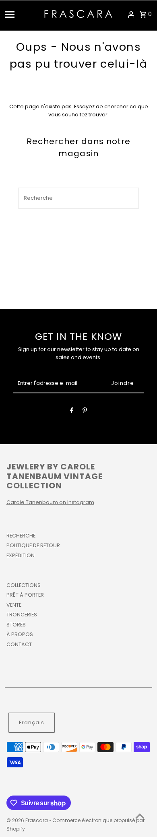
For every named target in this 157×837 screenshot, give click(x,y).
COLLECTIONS (23, 585)
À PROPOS (19, 634)
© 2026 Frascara (27, 820)
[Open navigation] (22, 14)
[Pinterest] (85, 411)
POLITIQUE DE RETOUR (33, 545)
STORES (16, 624)
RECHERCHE (20, 535)
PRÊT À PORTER (25, 594)
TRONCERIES (21, 614)
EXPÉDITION (20, 555)
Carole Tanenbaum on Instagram (50, 502)
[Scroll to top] (140, 816)
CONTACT (19, 644)
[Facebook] (71, 411)
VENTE (13, 604)
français (31, 722)
